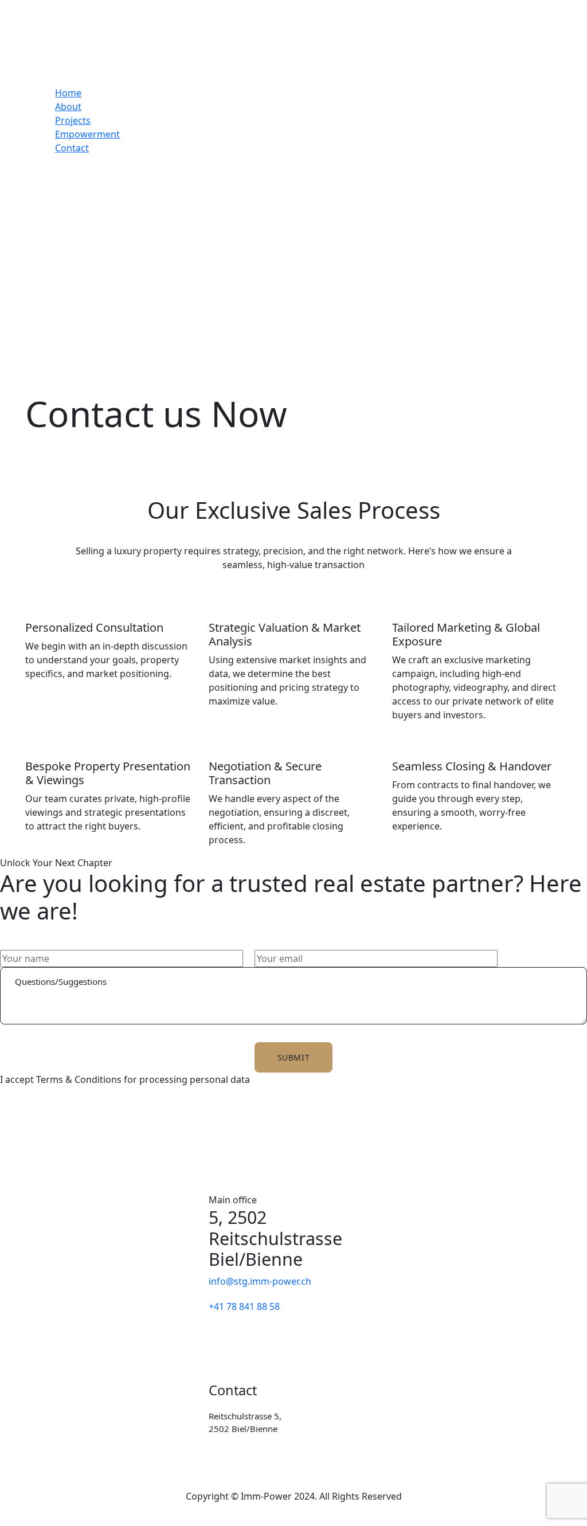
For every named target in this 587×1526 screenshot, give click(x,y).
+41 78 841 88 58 (244, 1306)
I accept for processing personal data (125, 1079)
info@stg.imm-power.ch (260, 1281)
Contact (72, 148)
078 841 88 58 (343, 1451)
